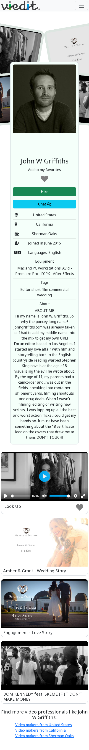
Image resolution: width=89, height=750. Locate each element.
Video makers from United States (43, 724)
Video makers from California (40, 730)
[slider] (20, 496)
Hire (44, 191)
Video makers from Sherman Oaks (44, 735)
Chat (42, 204)
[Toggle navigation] (81, 5)
